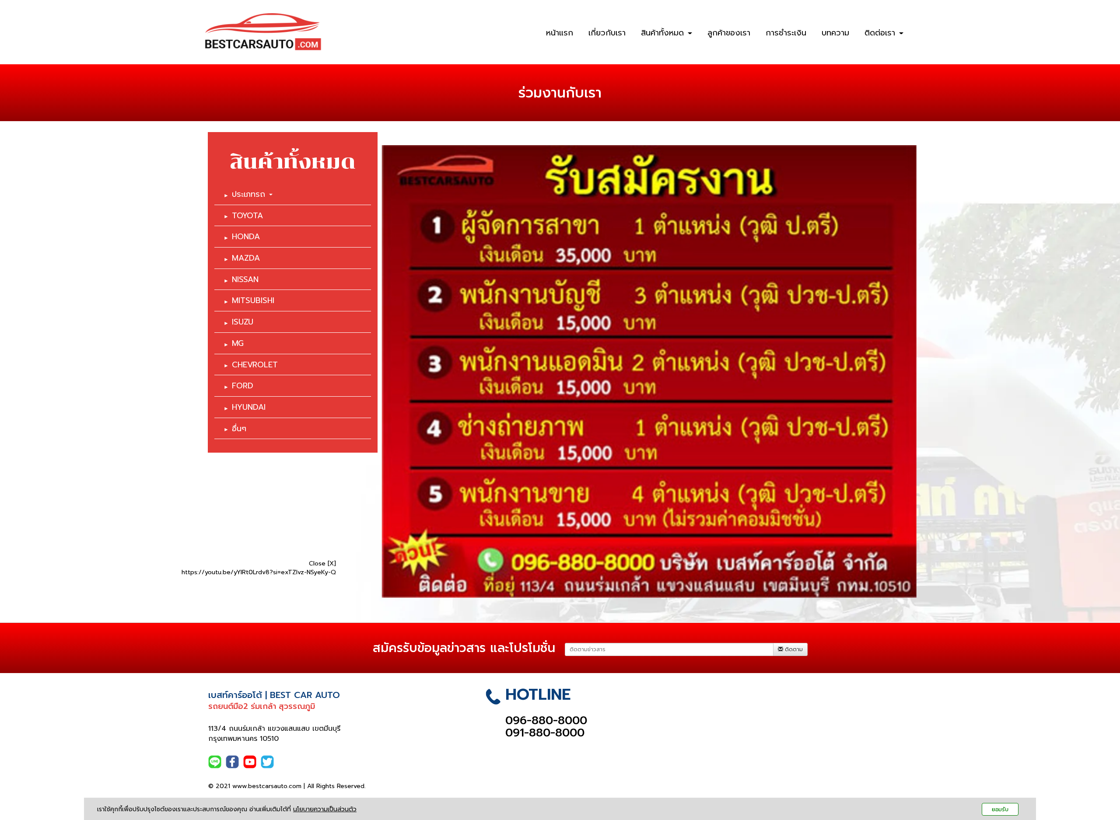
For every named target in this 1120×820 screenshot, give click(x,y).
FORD (242, 386)
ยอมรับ (1000, 809)
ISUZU (242, 322)
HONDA (246, 236)
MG (238, 343)
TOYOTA (247, 215)
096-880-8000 (546, 720)
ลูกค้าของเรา (728, 33)
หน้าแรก (559, 33)
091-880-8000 (544, 732)
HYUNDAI (249, 407)
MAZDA (246, 258)
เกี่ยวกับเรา (607, 33)
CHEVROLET (255, 365)
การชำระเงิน (786, 33)
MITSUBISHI (253, 300)
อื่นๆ (239, 428)
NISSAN (245, 279)
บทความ (835, 33)
